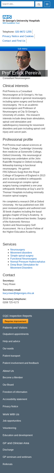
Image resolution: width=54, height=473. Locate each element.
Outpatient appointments (16, 334)
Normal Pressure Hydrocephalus (27, 261)
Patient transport (11, 355)
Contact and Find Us (13, 40)
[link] (22, 19)
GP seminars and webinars (17, 457)
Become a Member (13, 377)
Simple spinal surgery (21, 255)
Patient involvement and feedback (21, 363)
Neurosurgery (17, 249)
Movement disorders (21, 252)
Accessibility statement (15, 399)
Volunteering (9, 428)
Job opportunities (12, 420)
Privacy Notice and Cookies (18, 36)
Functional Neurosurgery (23, 258)
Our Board (8, 384)
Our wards (8, 348)
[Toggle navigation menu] (47, 4)
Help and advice (11, 341)
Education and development (18, 435)
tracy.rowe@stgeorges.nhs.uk (18, 293)
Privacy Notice (10, 406)
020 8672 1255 (23, 31)
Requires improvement (15, 321)
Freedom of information (15, 392)
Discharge (8, 449)
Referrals (7, 464)
